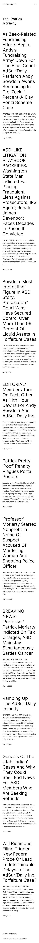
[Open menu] (35, 4)
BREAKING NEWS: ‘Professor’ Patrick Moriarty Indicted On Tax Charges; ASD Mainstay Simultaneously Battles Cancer (18, 632)
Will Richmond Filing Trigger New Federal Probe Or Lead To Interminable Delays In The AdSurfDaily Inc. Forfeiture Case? (19, 862)
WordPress (23, 938)
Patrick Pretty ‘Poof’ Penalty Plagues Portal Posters (17, 468)
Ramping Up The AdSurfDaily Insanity (19, 703)
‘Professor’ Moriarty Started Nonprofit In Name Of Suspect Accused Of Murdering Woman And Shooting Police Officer (19, 542)
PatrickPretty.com (9, 4)
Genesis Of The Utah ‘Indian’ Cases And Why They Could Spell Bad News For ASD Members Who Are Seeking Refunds (18, 777)
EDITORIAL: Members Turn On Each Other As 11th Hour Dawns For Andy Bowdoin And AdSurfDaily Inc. (19, 400)
